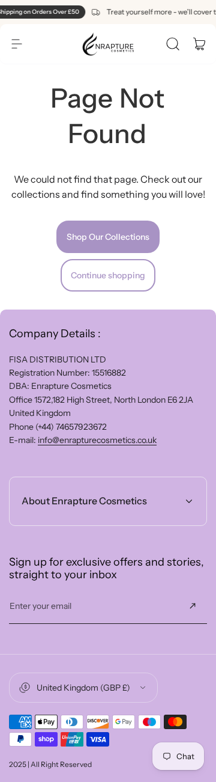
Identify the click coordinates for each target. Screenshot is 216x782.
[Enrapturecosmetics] (108, 44)
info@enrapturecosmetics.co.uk (97, 440)
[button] (17, 44)
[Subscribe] (192, 605)
